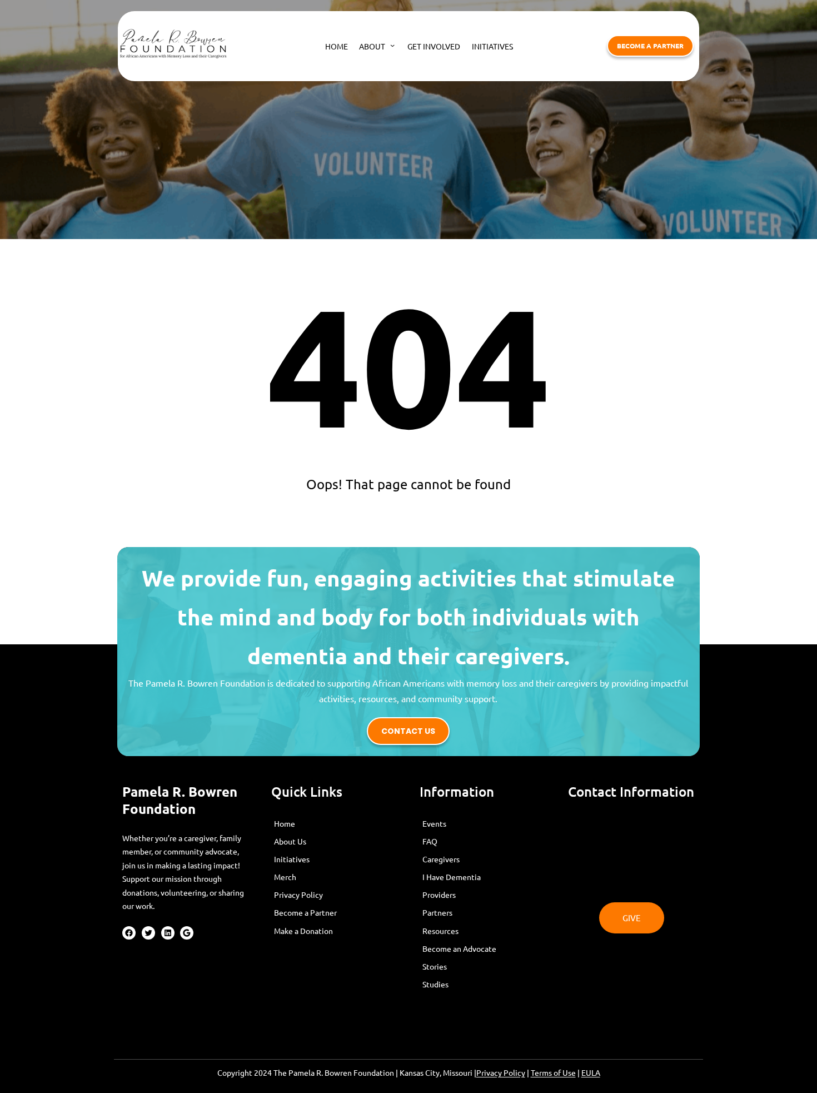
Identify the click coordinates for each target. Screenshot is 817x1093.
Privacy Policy (500, 1072)
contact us (408, 731)
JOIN (631, 827)
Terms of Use (553, 1072)
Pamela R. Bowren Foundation (179, 800)
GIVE (631, 917)
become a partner (650, 45)
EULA (590, 1072)
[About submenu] (392, 45)
